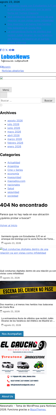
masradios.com (16, 181)
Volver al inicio (8, 225)
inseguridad (14, 177)
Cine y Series (15, 169)
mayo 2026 (14, 131)
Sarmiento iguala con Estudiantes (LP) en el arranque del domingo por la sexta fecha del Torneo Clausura (31, 9)
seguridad (13, 192)
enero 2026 (14, 146)
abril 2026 (13, 135)
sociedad (12, 195)
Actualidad (13, 162)
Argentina (13, 166)
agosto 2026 (15, 120)
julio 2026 (13, 124)
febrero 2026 (15, 142)
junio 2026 (13, 127)
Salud (10, 188)
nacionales (13, 184)
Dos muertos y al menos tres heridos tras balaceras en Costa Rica (26, 305)
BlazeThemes (38, 409)
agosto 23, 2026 (12, 243)
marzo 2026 (14, 139)
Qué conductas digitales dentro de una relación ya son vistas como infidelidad (28, 272)
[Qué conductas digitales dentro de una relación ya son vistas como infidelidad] (28, 256)
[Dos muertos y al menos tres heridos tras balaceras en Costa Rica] (28, 290)
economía (13, 173)
